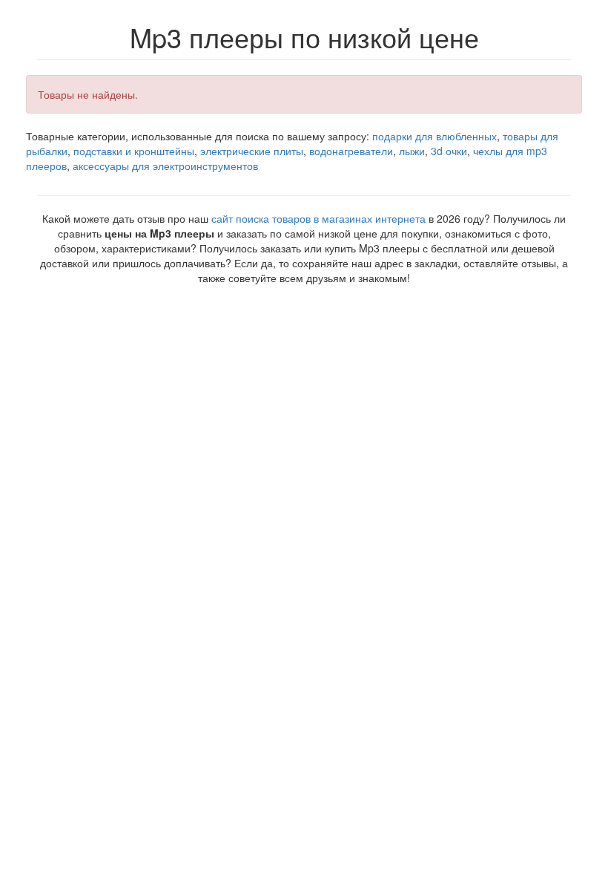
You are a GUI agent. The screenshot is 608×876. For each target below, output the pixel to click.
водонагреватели (351, 150)
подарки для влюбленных (434, 135)
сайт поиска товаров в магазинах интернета (318, 218)
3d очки (449, 150)
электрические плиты (251, 150)
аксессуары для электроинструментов (165, 165)
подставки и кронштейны (133, 150)
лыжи (412, 150)
